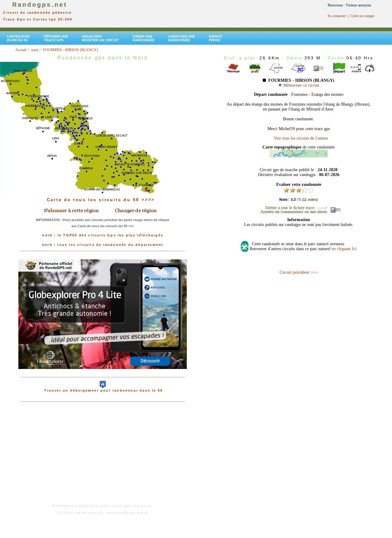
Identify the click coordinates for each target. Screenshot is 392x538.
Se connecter (337, 16)
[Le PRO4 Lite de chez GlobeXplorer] (102, 374)
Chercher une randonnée (181, 38)
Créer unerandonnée (143, 38)
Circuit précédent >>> (299, 272)
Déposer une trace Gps (56, 38)
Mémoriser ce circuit (300, 85)
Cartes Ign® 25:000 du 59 (18, 38)
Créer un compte (362, 16)
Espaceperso (215, 38)
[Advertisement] (102, 456)
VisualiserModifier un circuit (100, 38)
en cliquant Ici (344, 248)
